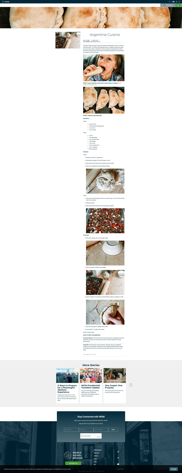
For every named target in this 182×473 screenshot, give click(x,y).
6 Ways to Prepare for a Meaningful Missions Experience (67, 388)
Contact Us (73, 463)
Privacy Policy (120, 469)
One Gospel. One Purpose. (113, 386)
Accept (173, 469)
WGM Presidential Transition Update (90, 386)
